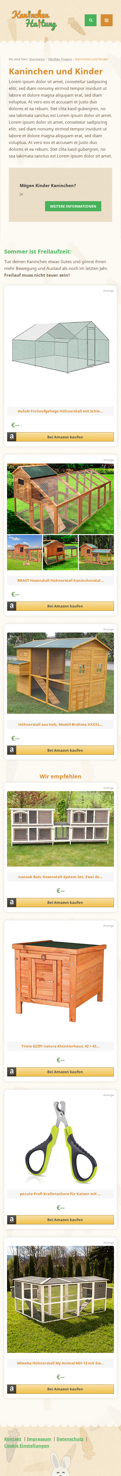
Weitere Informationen (73, 206)
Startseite (37, 59)
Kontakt (12, 1439)
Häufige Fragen (60, 59)
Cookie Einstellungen (26, 1445)
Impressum (39, 1439)
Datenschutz (70, 1439)
